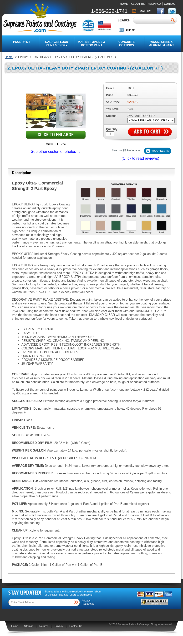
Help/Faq (154, 3)
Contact (170, 3)
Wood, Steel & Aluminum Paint (161, 43)
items (130, 30)
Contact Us (75, 626)
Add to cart (149, 132)
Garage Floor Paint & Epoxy (56, 43)
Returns (44, 626)
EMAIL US (144, 11)
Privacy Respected (88, 602)
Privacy (59, 626)
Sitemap (28, 626)
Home (124, 3)
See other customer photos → (56, 151)
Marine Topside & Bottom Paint (91, 43)
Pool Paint (21, 42)
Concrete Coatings (126, 43)
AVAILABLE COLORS (141, 116)
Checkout (165, 30)
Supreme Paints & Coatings (133, 624)
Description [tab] (21, 173)
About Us (138, 3)
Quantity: (112, 129)
